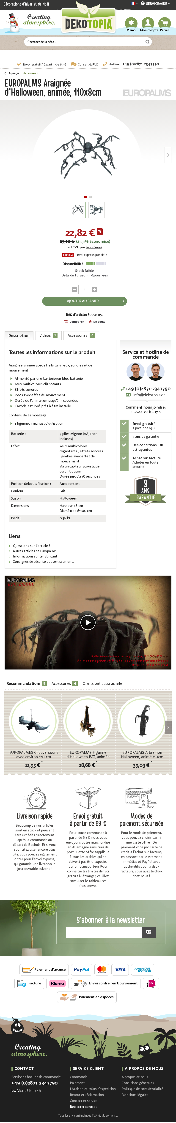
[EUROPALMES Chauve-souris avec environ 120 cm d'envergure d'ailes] (34, 721)
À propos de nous (135, 1077)
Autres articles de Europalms (34, 551)
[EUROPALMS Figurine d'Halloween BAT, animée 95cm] (88, 721)
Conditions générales (138, 1083)
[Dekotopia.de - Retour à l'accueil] (88, 17)
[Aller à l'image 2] (90, 197)
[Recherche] (147, 41)
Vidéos (47, 335)
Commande (78, 1077)
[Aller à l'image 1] (85, 197)
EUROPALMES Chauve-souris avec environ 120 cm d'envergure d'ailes (33, 755)
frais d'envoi (94, 247)
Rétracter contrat (83, 1107)
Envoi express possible (91, 255)
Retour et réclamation (87, 1095)
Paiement (77, 1083)
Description (18, 336)
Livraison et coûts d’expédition (93, 1089)
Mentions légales (135, 1095)
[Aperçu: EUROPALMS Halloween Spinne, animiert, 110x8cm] (78, 210)
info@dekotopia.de (149, 395)
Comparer (76, 321)
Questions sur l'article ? (31, 546)
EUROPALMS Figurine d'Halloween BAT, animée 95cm (88, 755)
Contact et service (83, 1101)
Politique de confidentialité (142, 1089)
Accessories (81, 335)
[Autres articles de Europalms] (147, 93)
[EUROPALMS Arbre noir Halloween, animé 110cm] (142, 721)
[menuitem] (127, 4)
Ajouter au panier (83, 301)
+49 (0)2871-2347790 (140, 64)
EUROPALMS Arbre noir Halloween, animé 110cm (142, 755)
